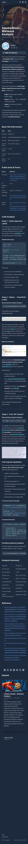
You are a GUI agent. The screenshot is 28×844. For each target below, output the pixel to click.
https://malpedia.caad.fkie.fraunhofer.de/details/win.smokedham (18, 197)
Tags (3, 834)
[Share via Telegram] (23, 670)
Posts (3, 25)
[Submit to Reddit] (14, 670)
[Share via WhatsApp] (20, 670)
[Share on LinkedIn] (4, 670)
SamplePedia (14, 61)
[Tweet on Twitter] (8, 670)
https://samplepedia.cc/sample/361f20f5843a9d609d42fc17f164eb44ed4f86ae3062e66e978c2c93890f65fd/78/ (15, 609)
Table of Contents (11, 53)
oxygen (4, 2)
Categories (5, 837)
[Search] (20, 2)
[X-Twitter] (17, 47)
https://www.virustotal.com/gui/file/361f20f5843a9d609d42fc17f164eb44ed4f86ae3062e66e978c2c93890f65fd (15, 650)
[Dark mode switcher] (22, 2)
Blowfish (24, 840)
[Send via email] (17, 670)
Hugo (20, 840)
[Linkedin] (14, 47)
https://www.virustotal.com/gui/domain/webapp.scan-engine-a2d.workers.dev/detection (15, 658)
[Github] (12, 47)
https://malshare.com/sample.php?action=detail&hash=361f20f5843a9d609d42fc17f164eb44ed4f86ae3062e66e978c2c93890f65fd (18, 206)
